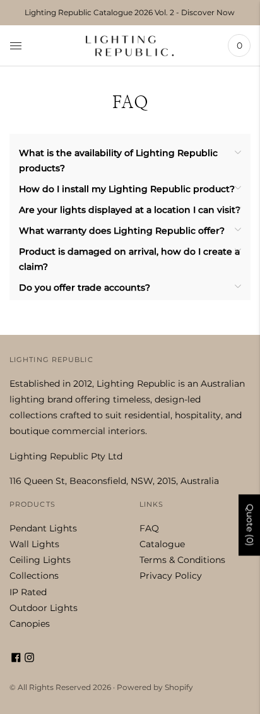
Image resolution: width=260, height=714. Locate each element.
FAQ (149, 528)
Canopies (29, 623)
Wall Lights (34, 544)
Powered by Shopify (155, 687)
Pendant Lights (43, 528)
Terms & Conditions (182, 560)
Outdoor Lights (43, 608)
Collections (34, 575)
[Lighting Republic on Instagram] (29, 659)
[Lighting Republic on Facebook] (16, 659)
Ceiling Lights (40, 560)
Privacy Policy (170, 575)
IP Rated (28, 592)
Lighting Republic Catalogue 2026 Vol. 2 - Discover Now (130, 12)
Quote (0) (250, 525)
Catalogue (162, 544)
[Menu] (15, 45)
